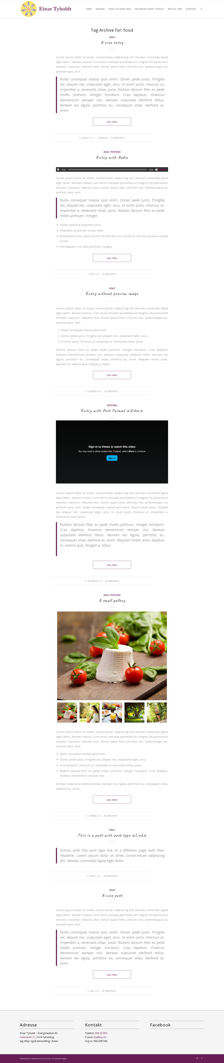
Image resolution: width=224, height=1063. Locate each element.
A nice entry (112, 42)
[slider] (163, 169)
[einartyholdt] (46, 9)
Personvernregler (59, 1058)
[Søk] (201, 9)
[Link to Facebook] (202, 1058)
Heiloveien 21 (27, 1037)
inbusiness (118, 138)
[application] (112, 169)
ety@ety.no (100, 1037)
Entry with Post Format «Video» (112, 410)
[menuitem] (89, 9)
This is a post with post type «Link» (112, 835)
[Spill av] (58, 169)
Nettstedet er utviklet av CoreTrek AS (35, 1058)
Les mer (112, 122)
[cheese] (112, 656)
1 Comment (101, 138)
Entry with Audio (112, 157)
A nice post (112, 895)
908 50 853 (101, 1033)
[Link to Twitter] (197, 1058)
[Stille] (156, 169)
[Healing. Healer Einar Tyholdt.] (134, 712)
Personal (115, 151)
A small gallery (112, 600)
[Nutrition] (112, 712)
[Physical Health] (157, 712)
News (112, 37)
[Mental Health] (89, 712)
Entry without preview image (112, 293)
